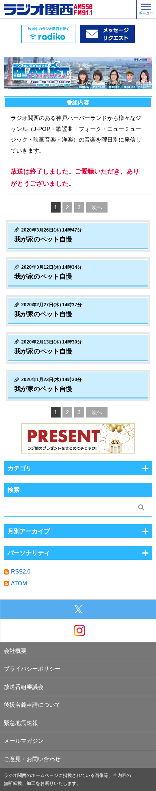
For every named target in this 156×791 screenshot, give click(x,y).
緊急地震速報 (21, 723)
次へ (97, 207)
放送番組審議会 (24, 687)
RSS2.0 (20, 571)
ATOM (19, 583)
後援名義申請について (32, 704)
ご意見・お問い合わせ (32, 759)
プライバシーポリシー (32, 668)
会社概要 (15, 651)
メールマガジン (24, 740)
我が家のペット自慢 (43, 239)
